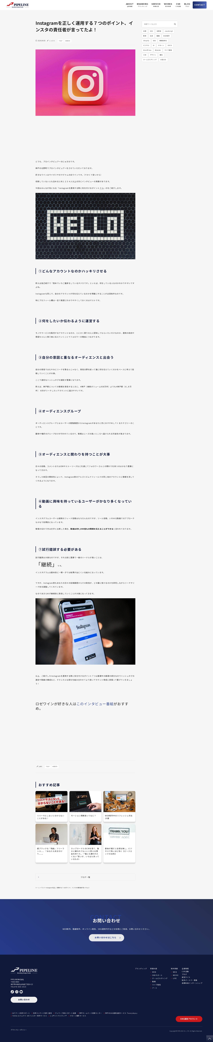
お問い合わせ (24, 999)
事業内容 (153, 968)
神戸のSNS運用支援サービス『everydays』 (121, 1013)
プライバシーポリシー (19, 1030)
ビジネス (146, 45)
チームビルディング (150, 60)
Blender (158, 50)
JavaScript (169, 31)
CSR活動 (185, 971)
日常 (144, 31)
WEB (154, 972)
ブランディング (141, 968)
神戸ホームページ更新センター (90, 1013)
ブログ (61, 41)
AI (153, 45)
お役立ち (67, 41)
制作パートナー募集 (189, 980)
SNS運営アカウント (189, 1018)
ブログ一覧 (85, 877)
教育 (144, 36)
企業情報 (185, 968)
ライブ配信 (168, 50)
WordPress (147, 50)
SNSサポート (157, 975)
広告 (151, 36)
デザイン (153, 55)
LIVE (175, 978)
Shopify (146, 40)
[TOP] (209, 1038)
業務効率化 (163, 40)
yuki (40, 766)
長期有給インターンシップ (192, 983)
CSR (144, 55)
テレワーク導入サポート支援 (65, 1013)
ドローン (161, 45)
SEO (151, 31)
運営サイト (186, 977)
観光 (161, 55)
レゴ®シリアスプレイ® (58, 1016)
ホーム (38, 887)
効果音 (159, 31)
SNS (154, 40)
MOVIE (176, 975)
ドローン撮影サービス (78, 1016)
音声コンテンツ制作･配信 (42, 1013)
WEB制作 (166, 36)
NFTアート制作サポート (21, 1013)
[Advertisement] (85, 139)
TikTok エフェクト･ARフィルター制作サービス (29, 1016)
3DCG (170, 45)
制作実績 (174, 968)
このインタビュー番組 (95, 703)
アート (154, 988)
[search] (176, 24)
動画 (158, 36)
